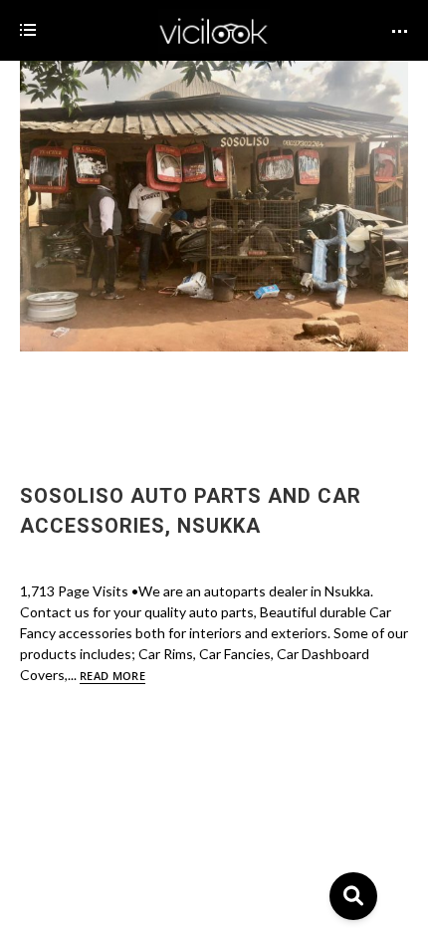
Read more (112, 675)
